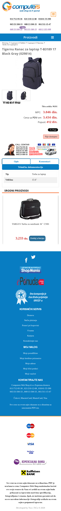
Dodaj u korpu (37, 238)
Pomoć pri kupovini (30, 325)
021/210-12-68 (30, 19)
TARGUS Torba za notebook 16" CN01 (30, 224)
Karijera (30, 336)
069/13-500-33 (30, 24)
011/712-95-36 (16, 19)
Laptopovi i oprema (35, 43)
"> (26, 259)
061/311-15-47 (45, 24)
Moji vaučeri (30, 374)
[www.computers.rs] (21, 7)
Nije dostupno (51, 136)
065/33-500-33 (16, 24)
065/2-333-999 (45, 29)
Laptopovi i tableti (18, 43)
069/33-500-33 (16, 29)
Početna (5, 43)
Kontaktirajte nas (30, 341)
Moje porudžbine (30, 353)
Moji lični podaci (30, 368)
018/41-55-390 (44, 19)
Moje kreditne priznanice (30, 358)
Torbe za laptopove (10, 45)
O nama (30, 330)
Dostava (30, 315)
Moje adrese (30, 363)
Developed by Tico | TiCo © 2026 (30, 508)
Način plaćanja (30, 320)
